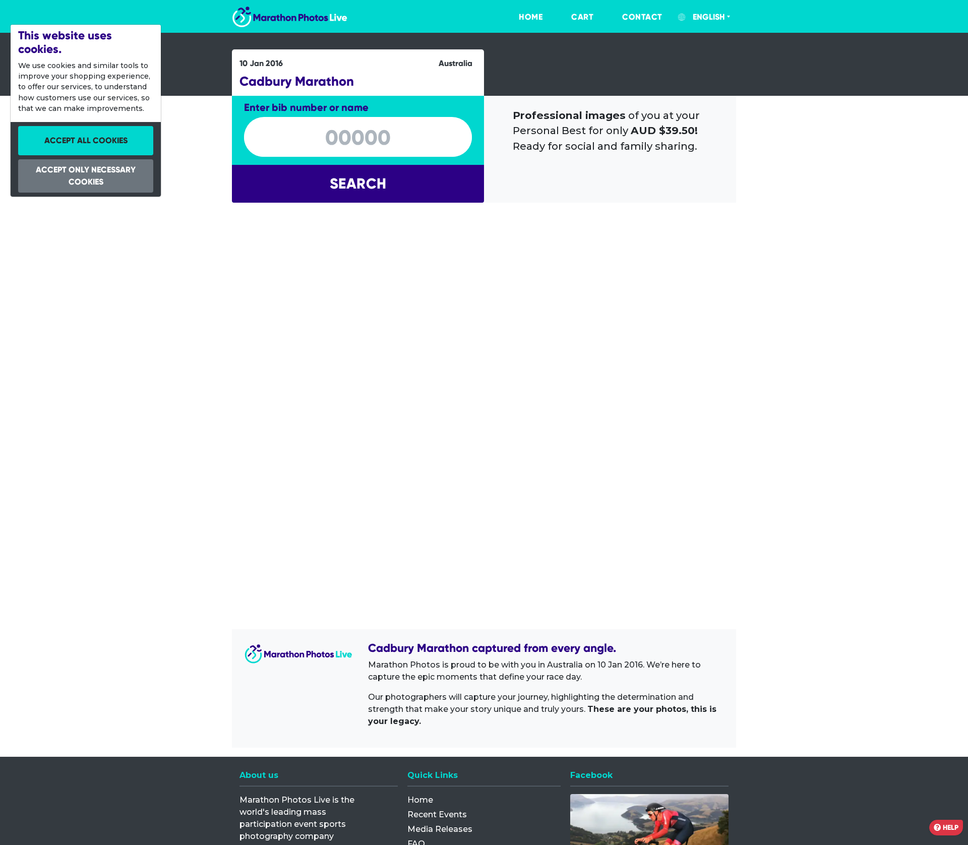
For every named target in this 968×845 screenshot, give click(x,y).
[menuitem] (520, 17)
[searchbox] (358, 137)
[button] (358, 184)
